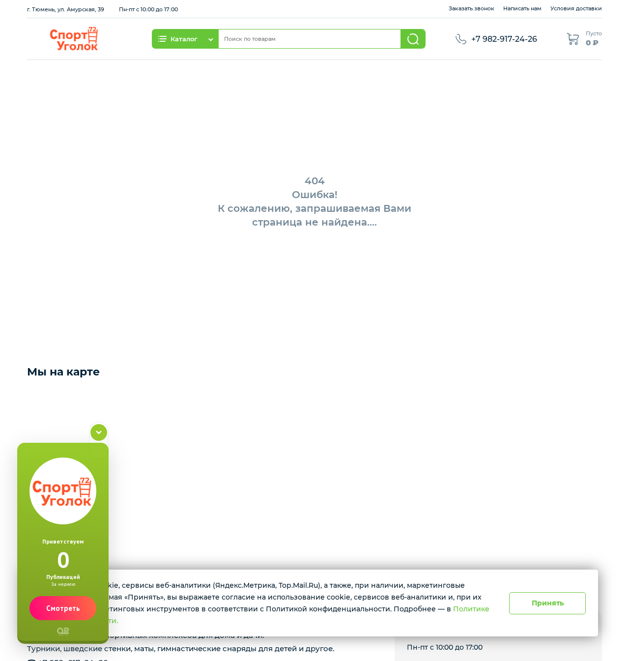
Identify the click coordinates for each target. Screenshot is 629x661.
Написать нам (522, 8)
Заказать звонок (471, 8)
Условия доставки (576, 8)
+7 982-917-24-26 (504, 39)
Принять (548, 603)
